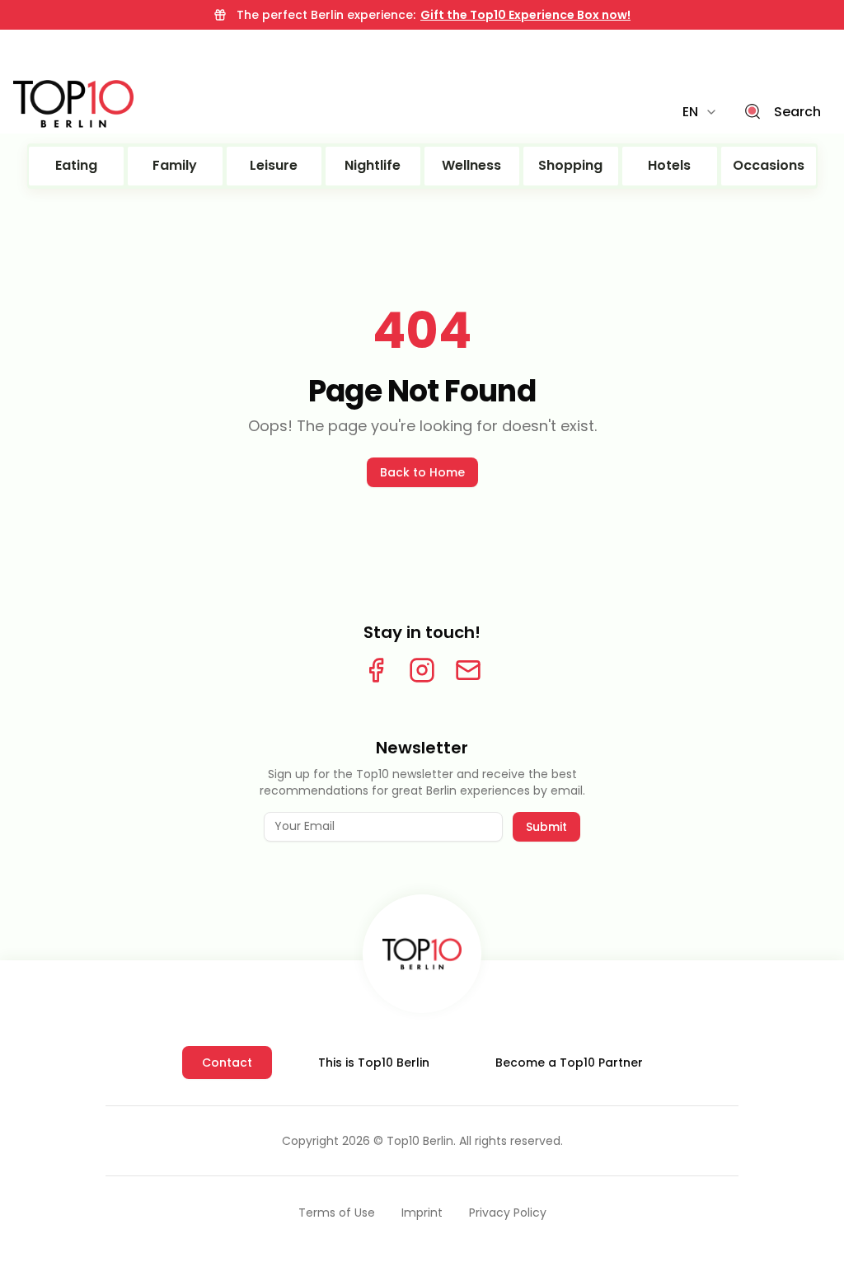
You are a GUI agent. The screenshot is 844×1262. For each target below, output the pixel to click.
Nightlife (373, 165)
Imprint (422, 1212)
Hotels (669, 165)
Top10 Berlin (420, 1141)
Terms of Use (336, 1212)
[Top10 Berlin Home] (422, 953)
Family (174, 165)
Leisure (274, 165)
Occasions (768, 165)
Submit (546, 827)
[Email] (468, 670)
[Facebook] (376, 670)
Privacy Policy (507, 1212)
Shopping (570, 165)
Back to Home (422, 472)
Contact (227, 1062)
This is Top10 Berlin (373, 1062)
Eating (76, 165)
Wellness (471, 165)
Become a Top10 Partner (569, 1062)
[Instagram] (422, 670)
